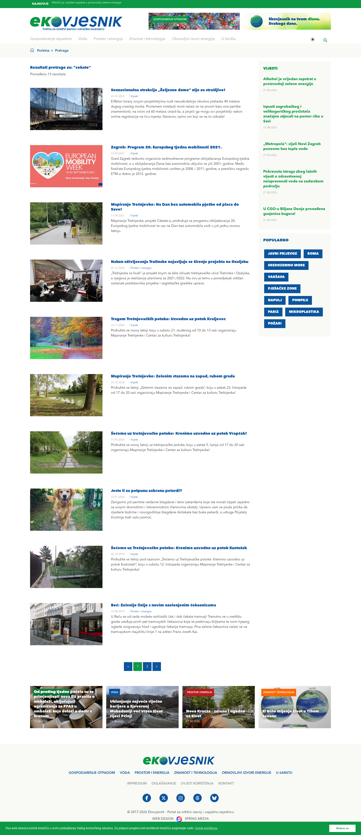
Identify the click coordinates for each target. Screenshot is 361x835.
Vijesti (134, 96)
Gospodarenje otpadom (51, 39)
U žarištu (228, 39)
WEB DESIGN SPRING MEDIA (180, 819)
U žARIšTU (284, 773)
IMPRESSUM (137, 783)
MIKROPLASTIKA (304, 312)
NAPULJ (275, 300)
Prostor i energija (108, 39)
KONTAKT (226, 783)
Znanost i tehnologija (147, 39)
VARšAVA (276, 277)
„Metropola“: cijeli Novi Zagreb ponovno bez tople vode (86, 6)
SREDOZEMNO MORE (286, 265)
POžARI (275, 323)
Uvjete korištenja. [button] (206, 828)
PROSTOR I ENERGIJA (152, 773)
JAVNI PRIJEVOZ (282, 253)
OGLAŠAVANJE (164, 783)
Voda (82, 39)
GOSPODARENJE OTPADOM (92, 773)
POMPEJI (300, 300)
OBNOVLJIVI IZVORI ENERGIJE (246, 773)
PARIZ (273, 312)
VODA (125, 773)
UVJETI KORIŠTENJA (197, 783)
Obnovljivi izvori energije (193, 39)
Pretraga (61, 50)
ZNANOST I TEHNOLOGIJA (195, 773)
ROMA (313, 253)
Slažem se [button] (342, 828)
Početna (43, 50)
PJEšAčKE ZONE (282, 288)
